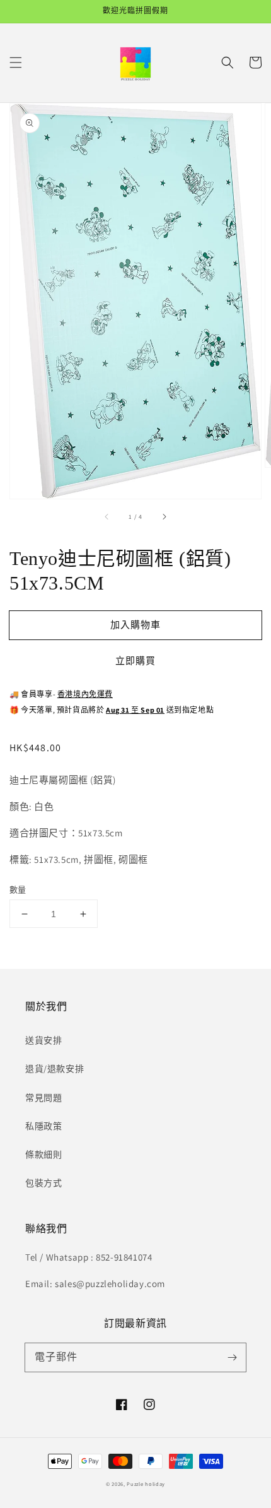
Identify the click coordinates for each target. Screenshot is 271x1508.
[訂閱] (232, 1357)
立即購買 (135, 661)
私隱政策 (43, 1126)
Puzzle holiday (146, 1483)
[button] (16, 62)
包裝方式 (43, 1183)
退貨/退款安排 (54, 1068)
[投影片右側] (164, 516)
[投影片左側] (107, 516)
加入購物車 (135, 625)
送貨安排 (43, 1040)
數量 (17, 889)
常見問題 (43, 1097)
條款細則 (43, 1154)
